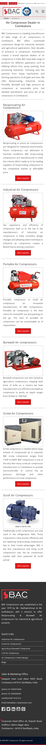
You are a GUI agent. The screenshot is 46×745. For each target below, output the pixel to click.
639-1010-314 (15, 698)
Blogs (4, 662)
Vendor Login (4, 3)
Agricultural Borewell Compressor (16, 648)
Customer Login (13, 3)
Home (6, 18)
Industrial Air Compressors (13, 639)
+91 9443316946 (14, 689)
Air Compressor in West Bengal (15, 657)
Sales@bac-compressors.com (26, 3)
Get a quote (23, 178)
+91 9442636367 (14, 693)
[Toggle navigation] (43, 11)
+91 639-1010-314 (40, 3)
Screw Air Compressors (11, 644)
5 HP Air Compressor (10, 653)
